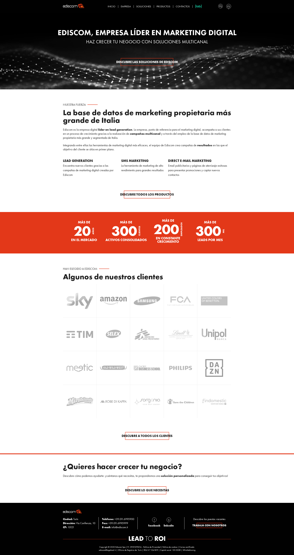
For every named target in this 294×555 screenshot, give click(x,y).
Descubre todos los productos (147, 194)
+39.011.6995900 (124, 519)
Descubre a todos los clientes (147, 436)
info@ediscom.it (119, 527)
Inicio (111, 6)
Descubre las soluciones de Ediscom (147, 62)
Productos (163, 6)
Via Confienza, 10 (79, 523)
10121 (68, 527)
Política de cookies (169, 547)
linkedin (169, 525)
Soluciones (143, 6)
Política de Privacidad (151, 547)
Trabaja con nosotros (209, 525)
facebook (154, 525)
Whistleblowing (189, 550)
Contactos (183, 6)
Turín (70, 519)
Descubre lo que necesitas (147, 490)
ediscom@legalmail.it (107, 550)
